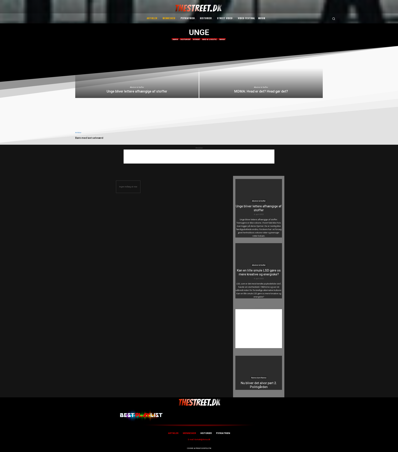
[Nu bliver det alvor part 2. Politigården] (258, 367)
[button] (333, 18)
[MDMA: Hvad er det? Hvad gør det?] (261, 73)
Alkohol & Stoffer (137, 87)
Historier (185, 39)
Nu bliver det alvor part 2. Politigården (259, 385)
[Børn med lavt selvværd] (115, 117)
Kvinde (196, 39)
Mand (222, 39)
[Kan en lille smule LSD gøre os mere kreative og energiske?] (258, 254)
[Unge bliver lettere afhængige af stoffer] (137, 73)
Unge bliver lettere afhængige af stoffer (259, 208)
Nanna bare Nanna (258, 378)
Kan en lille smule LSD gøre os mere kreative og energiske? (259, 272)
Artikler (78, 132)
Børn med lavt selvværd (89, 137)
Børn (175, 39)
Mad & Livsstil (209, 39)
